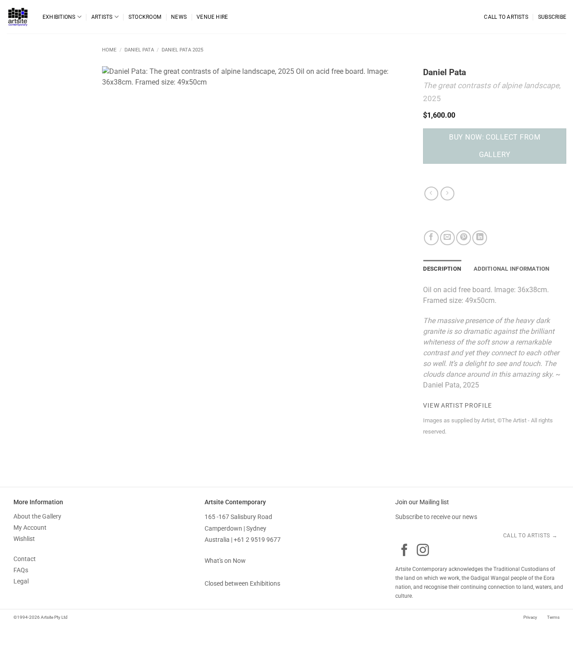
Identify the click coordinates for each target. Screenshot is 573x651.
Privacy (530, 617)
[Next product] (431, 193)
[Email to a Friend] (447, 237)
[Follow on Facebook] (404, 551)
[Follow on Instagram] (423, 551)
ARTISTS (102, 17)
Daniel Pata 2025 (182, 50)
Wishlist (24, 538)
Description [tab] (442, 268)
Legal (21, 581)
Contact (24, 558)
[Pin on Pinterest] (463, 237)
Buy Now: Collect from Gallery (494, 145)
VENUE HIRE (212, 17)
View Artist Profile (457, 405)
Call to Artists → (531, 535)
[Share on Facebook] (431, 237)
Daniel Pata (139, 50)
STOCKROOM (144, 17)
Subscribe (552, 17)
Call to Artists (506, 17)
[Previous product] (447, 193)
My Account (30, 527)
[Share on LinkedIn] (479, 237)
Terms (553, 617)
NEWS (179, 17)
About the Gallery (37, 516)
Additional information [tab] (512, 268)
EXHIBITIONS (59, 17)
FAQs (20, 570)
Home (109, 50)
